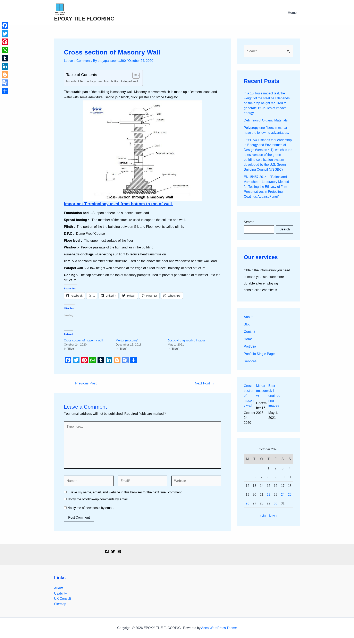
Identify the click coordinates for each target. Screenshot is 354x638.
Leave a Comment (77, 60)
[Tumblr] (5, 58)
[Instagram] (119, 551)
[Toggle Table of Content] (133, 75)
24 (283, 494)
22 (268, 494)
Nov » (273, 516)
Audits (58, 588)
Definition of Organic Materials (266, 120)
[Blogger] (5, 74)
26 (247, 503)
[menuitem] (250, 404)
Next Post (204, 383)
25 (290, 494)
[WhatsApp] (5, 50)
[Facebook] (107, 551)
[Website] (196, 481)
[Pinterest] (5, 42)
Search (249, 222)
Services (250, 361)
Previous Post (84, 383)
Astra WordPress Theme (219, 628)
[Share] (5, 91)
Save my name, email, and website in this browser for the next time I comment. (125, 492)
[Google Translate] (5, 83)
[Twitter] (113, 551)
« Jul (263, 516)
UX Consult (62, 598)
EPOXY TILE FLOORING (84, 19)
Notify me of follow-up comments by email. (97, 499)
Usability (60, 593)
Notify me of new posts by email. (90, 508)
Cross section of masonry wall (83, 340)
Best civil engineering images (186, 340)
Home (292, 12)
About (248, 317)
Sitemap (60, 604)
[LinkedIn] (5, 66)
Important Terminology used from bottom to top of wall (102, 81)
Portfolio (250, 346)
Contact (249, 331)
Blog (247, 324)
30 (275, 503)
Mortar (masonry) (127, 340)
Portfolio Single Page (259, 354)
